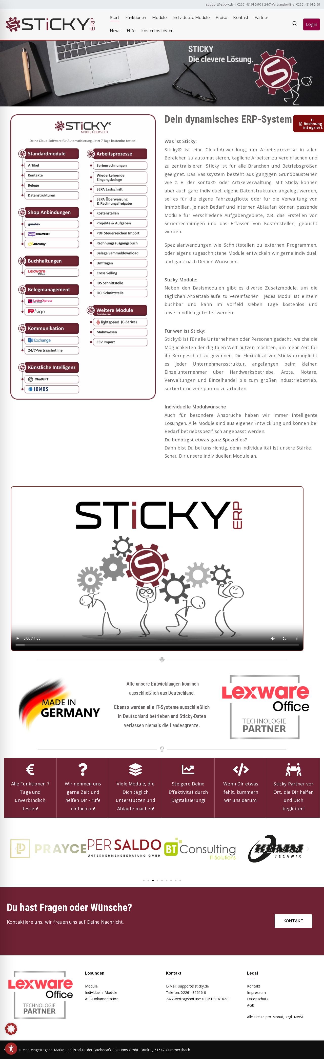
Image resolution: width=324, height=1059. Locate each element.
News (115, 30)
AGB (250, 1005)
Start (114, 17)
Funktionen (135, 17)
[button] (16, 849)
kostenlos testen (157, 30)
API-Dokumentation (101, 998)
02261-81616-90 (249, 4)
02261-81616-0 (193, 992)
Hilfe (131, 30)
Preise (221, 17)
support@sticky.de (220, 4)
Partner (261, 17)
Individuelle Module (191, 17)
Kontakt (240, 17)
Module (159, 17)
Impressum (256, 992)
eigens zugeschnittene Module (210, 253)
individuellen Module (226, 456)
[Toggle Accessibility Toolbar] (11, 1048)
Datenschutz (257, 998)
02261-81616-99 (308, 4)
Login (311, 24)
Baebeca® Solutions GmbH (116, 1049)
